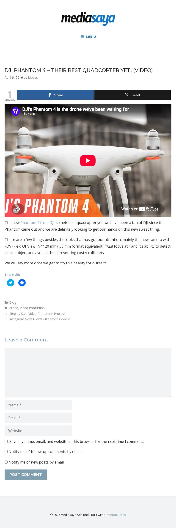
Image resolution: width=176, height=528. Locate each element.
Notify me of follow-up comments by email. (45, 451)
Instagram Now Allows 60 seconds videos (40, 319)
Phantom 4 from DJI (37, 222)
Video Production (32, 308)
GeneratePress (115, 515)
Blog (12, 302)
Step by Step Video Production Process (37, 313)
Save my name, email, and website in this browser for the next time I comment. (76, 441)
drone (13, 308)
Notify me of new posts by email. (36, 462)
